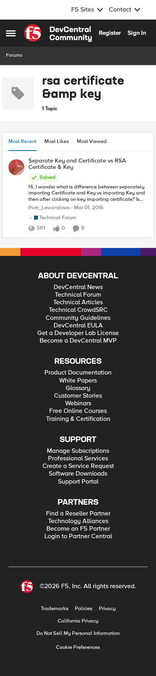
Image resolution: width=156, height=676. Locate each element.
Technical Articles (78, 302)
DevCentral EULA (78, 325)
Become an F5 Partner (78, 529)
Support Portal (78, 482)
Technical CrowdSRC (78, 310)
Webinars (78, 403)
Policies (83, 609)
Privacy (107, 609)
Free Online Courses (78, 411)
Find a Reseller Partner (78, 513)
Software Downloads (78, 474)
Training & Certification (78, 419)
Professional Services (78, 458)
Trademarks (54, 609)
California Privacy (78, 621)
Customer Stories (78, 396)
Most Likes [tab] (56, 141)
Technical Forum (78, 295)
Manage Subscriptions (78, 451)
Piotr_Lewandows (49, 208)
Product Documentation (78, 373)
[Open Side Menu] (11, 33)
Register (110, 32)
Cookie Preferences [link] (78, 647)
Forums (14, 55)
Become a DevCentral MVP (78, 341)
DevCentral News (78, 287)
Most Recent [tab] (22, 141)
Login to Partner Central (78, 536)
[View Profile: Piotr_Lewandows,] (16, 167)
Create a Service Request (78, 466)
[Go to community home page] (58, 33)
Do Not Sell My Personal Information (78, 633)
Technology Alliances (78, 521)
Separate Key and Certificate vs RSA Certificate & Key (77, 163)
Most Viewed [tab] (92, 141)
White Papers (78, 381)
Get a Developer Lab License (78, 333)
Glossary (78, 388)
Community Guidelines (78, 318)
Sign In (137, 32)
